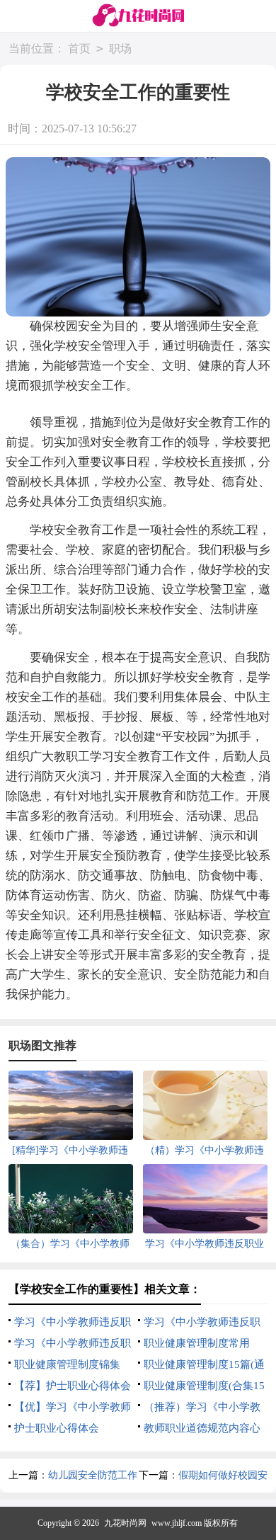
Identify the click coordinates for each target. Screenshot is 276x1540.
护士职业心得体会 (56, 1428)
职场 (120, 48)
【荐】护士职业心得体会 (72, 1385)
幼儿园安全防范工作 (92, 1475)
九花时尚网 (125, 1523)
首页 (79, 48)
